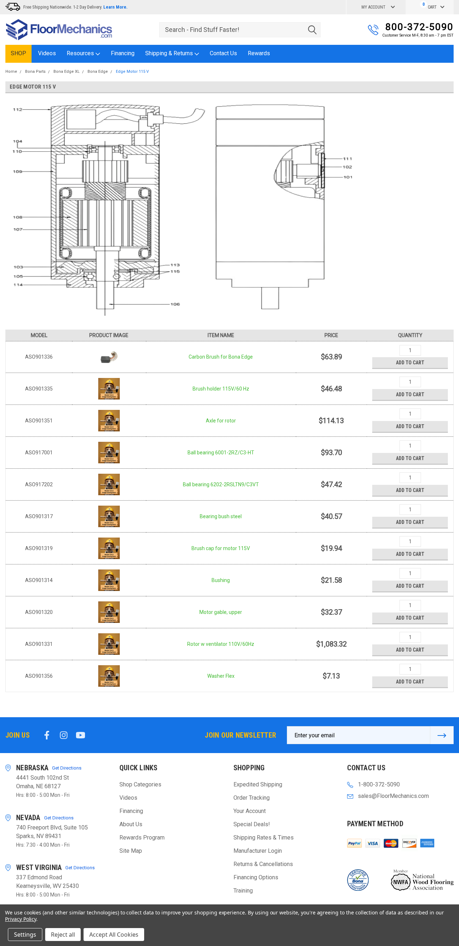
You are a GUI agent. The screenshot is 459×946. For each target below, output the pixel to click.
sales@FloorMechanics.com (393, 796)
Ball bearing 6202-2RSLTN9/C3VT (221, 484)
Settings (25, 934)
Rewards (259, 53)
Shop (18, 53)
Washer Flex (221, 676)
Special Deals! (251, 824)
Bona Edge (97, 71)
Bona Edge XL (66, 71)
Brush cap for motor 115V (220, 548)
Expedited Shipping (257, 784)
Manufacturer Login (257, 850)
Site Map (130, 850)
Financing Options (255, 877)
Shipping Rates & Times (263, 837)
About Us (130, 824)
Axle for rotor (221, 421)
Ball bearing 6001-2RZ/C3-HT (221, 452)
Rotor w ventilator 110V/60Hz (220, 644)
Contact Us (223, 53)
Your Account (249, 811)
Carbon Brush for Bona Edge (221, 357)
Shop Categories (140, 784)
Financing (122, 53)
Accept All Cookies (113, 934)
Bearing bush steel (221, 516)
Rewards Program (142, 837)
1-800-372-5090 (379, 784)
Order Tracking (251, 797)
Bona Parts (35, 71)
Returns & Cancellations (263, 864)
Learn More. (115, 7)
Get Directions (66, 768)
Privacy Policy (20, 919)
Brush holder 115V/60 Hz (221, 389)
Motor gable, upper (220, 612)
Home (11, 71)
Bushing (221, 580)
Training (243, 890)
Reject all (63, 934)
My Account (373, 7)
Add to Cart (410, 362)
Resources (81, 53)
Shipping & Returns (169, 53)
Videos (47, 53)
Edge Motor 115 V (132, 71)
